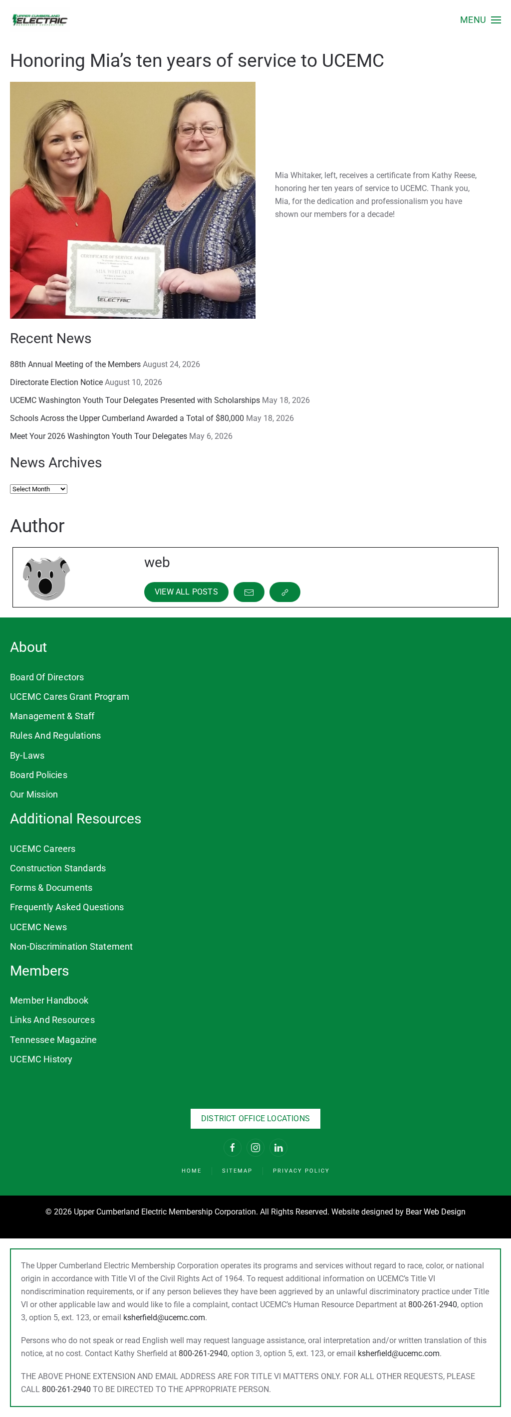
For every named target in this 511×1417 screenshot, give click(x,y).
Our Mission (34, 794)
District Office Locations (255, 1118)
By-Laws (27, 755)
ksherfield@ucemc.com (164, 1317)
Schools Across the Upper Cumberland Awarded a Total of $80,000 (127, 418)
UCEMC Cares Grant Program (69, 696)
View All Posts (186, 592)
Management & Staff (52, 716)
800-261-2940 (432, 1304)
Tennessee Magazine (53, 1039)
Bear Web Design (436, 1211)
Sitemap (237, 1171)
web (157, 562)
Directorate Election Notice (56, 382)
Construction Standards (58, 868)
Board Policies (38, 775)
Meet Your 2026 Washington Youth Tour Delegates (98, 436)
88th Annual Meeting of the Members (75, 364)
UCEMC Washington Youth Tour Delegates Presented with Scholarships (135, 400)
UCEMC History (41, 1059)
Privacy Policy (301, 1171)
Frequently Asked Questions (67, 907)
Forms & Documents (51, 887)
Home (192, 1171)
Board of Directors (47, 677)
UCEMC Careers (43, 848)
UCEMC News (38, 927)
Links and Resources (52, 1019)
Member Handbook (49, 1000)
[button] (480, 20)
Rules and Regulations (55, 735)
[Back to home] (40, 20)
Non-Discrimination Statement (71, 946)
